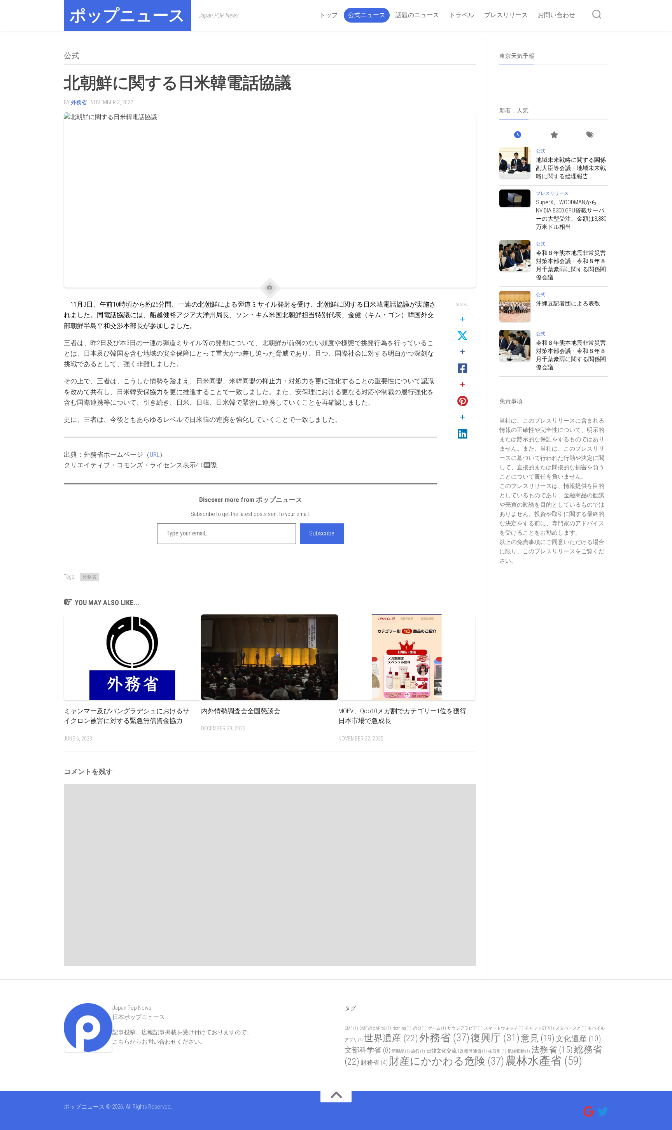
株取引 (497, 1051)
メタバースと (570, 1028)
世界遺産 (391, 1038)
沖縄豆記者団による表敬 (568, 303)
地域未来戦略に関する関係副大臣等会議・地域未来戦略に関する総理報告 (571, 168)
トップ (328, 15)
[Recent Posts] (517, 135)
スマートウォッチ (503, 1028)
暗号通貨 (475, 1051)
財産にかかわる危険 (446, 1061)
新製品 (401, 1051)
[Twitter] (602, 1111)
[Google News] (588, 1111)
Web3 (420, 1028)
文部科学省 (367, 1050)
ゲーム (437, 1028)
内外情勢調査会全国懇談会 (240, 711)
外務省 (79, 102)
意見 (538, 1038)
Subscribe (321, 533)
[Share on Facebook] (462, 360)
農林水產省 (543, 1060)
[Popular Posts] (554, 135)
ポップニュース (127, 15)
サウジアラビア (465, 1028)
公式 (71, 55)
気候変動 (519, 1051)
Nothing (401, 1028)
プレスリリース (506, 15)
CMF (351, 1028)
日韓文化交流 (444, 1051)
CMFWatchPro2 (375, 1028)
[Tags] (590, 135)
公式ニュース (366, 15)
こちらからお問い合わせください (156, 1041)
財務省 (374, 1062)
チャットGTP (539, 1028)
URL (154, 454)
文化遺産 (578, 1038)
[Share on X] (462, 328)
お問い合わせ (556, 15)
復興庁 (495, 1038)
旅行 (418, 1051)
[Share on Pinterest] (462, 393)
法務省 (552, 1050)
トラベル (461, 15)
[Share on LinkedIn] (462, 426)
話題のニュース (417, 15)
